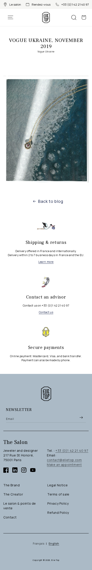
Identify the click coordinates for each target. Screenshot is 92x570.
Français (38, 543)
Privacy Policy (58, 503)
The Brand (11, 485)
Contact (10, 517)
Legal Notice (57, 485)
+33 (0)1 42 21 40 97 (75, 4)
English (54, 543)
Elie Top (55, 560)
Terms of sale (58, 494)
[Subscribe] (81, 417)
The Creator (13, 494)
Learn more (46, 262)
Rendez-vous (41, 4)
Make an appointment (64, 464)
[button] (13, 17)
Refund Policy (58, 512)
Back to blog (50, 201)
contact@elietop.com (64, 460)
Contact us (46, 312)
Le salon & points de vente (19, 505)
